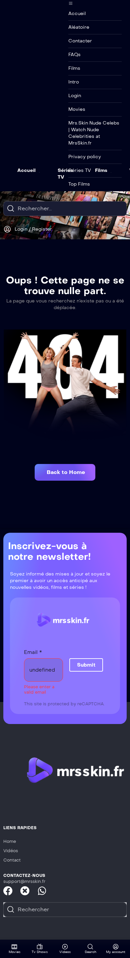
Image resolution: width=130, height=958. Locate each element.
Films (74, 68)
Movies (76, 109)
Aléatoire (78, 27)
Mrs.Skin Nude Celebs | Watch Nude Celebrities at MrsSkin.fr (93, 133)
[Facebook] (8, 891)
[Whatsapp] (42, 891)
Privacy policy (84, 157)
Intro (73, 82)
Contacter (80, 41)
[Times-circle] (25, 891)
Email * (33, 652)
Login (74, 95)
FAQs (74, 54)
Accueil (77, 13)
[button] (65, 472)
